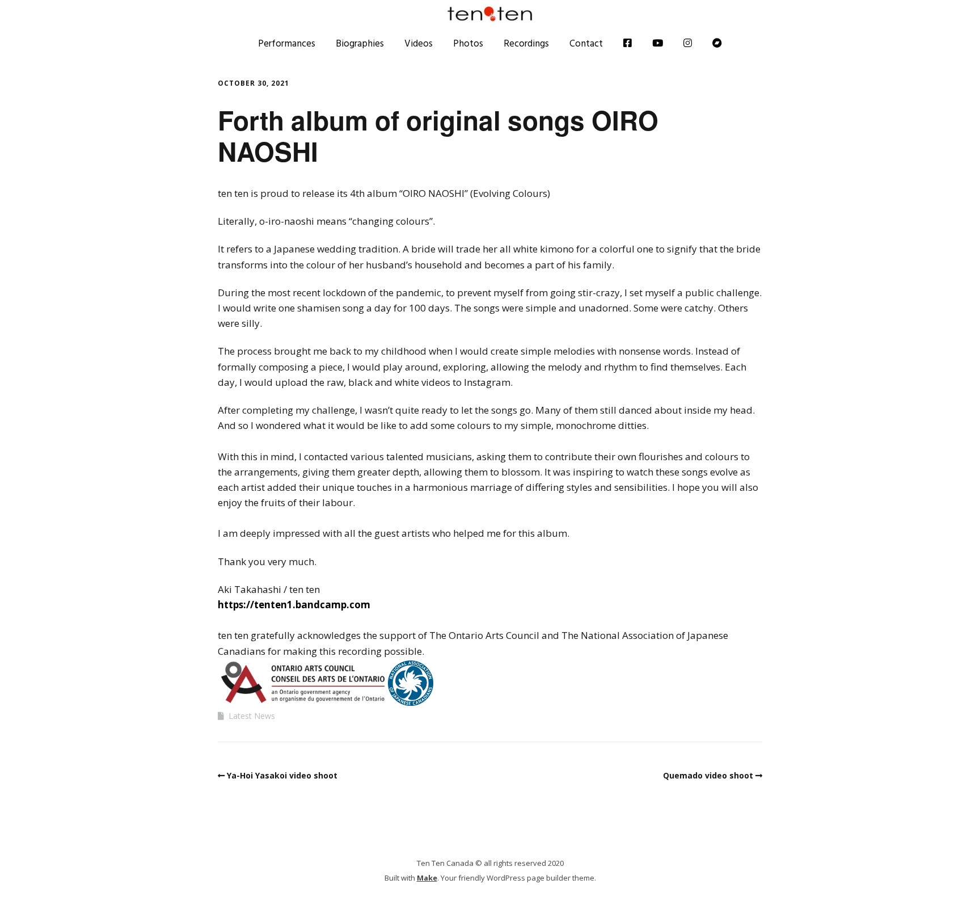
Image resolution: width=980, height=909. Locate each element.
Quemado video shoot (708, 775)
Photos (468, 43)
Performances (286, 43)
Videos (418, 43)
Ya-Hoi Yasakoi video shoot (282, 775)
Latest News (252, 715)
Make (427, 878)
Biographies (360, 43)
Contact (586, 43)
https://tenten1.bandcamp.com (294, 604)
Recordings (526, 43)
